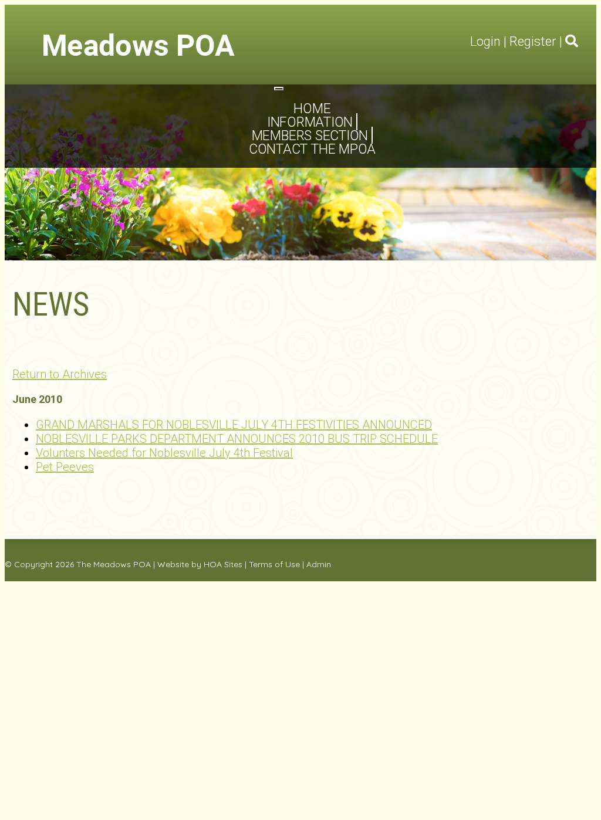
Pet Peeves (65, 467)
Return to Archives (59, 374)
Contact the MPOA (312, 149)
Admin (318, 564)
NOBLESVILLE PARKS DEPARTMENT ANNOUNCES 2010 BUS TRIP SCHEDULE (237, 439)
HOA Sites (223, 564)
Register (532, 41)
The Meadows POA (113, 564)
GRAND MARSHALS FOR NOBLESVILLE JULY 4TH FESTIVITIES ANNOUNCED (234, 425)
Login (485, 41)
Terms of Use (274, 564)
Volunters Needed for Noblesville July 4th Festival (164, 453)
